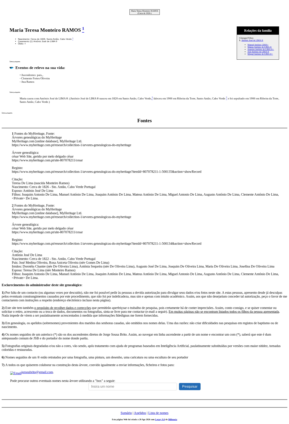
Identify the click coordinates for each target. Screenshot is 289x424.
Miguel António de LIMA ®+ (260, 54)
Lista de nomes (158, 413)
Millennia (172, 419)
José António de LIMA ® (258, 52)
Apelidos (140, 413)
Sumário (126, 413)
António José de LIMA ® (252, 40)
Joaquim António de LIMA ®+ (261, 49)
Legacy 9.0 (160, 419)
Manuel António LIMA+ (258, 45)
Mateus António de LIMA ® (260, 47)
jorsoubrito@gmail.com (37, 372)
